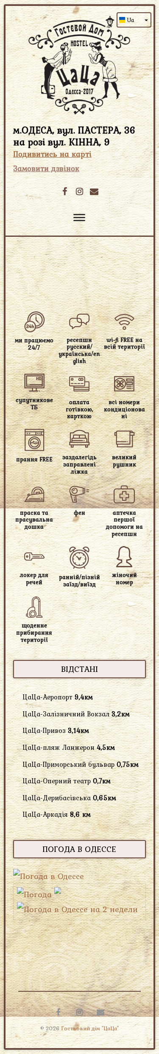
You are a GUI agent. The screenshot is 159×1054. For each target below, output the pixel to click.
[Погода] (39, 894)
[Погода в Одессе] (48, 876)
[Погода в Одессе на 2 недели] (77, 909)
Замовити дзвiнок (46, 168)
